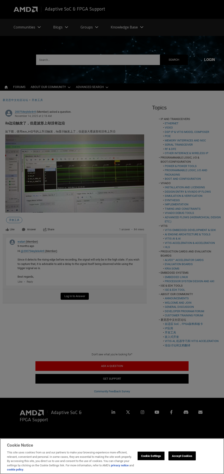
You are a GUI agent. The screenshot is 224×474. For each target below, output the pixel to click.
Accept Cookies (182, 455)
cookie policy (15, 469)
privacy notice (120, 465)
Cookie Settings (151, 455)
